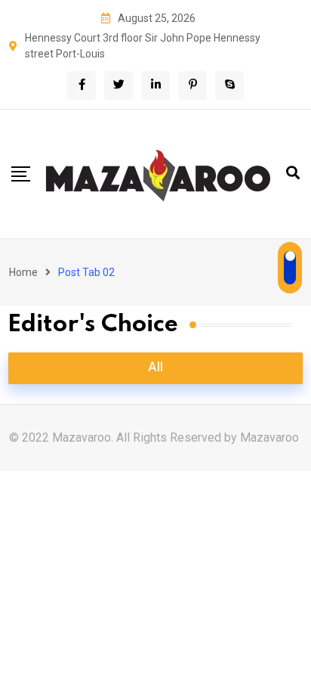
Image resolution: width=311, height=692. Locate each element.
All (155, 368)
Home (23, 272)
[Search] (293, 173)
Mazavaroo (269, 437)
